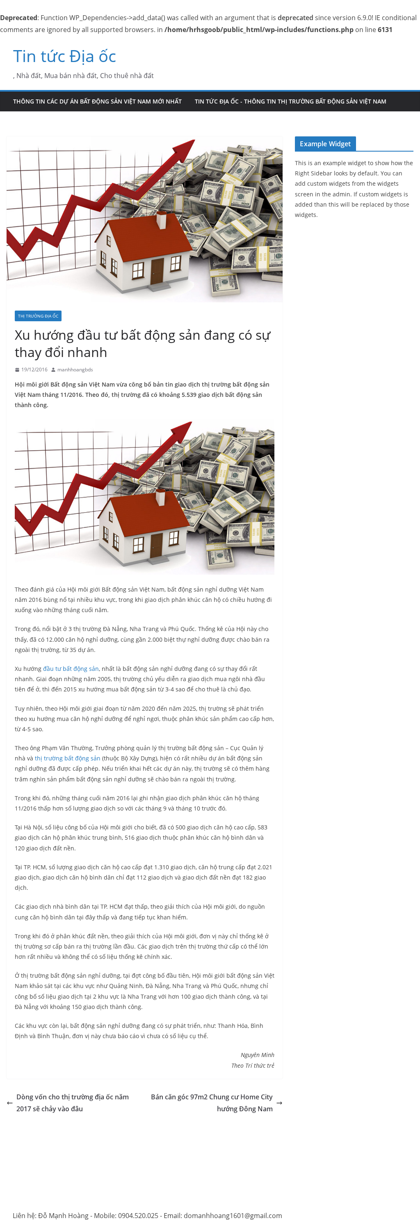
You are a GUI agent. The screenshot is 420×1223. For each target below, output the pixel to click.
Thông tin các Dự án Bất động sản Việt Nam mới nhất (97, 101)
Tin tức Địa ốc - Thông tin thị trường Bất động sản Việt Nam (290, 101)
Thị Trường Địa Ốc (38, 316)
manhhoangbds (75, 369)
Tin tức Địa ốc (64, 55)
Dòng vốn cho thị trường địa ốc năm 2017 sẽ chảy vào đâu (72, 1102)
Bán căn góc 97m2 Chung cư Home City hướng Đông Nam (212, 1102)
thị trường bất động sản (67, 758)
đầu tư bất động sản (71, 669)
